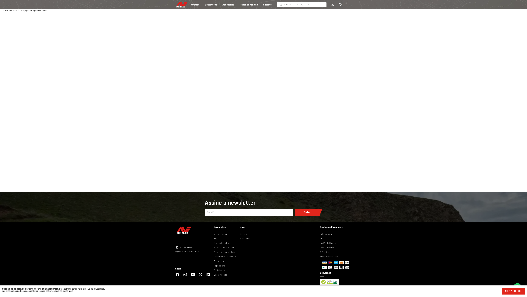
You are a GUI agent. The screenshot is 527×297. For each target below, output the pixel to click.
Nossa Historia (220, 234)
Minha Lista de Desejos (338, 4)
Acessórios (228, 5)
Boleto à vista (326, 234)
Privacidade (245, 239)
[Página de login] (332, 4)
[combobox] (304, 4)
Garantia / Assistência (224, 248)
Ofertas (195, 5)
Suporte (267, 5)
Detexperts (219, 261)
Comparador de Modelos (224, 252)
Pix (321, 239)
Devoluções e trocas (223, 243)
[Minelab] (192, 230)
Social (178, 269)
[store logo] (177, 4)
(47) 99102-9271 (187, 248)
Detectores (211, 5)
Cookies (243, 234)
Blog (216, 239)
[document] (263, 291)
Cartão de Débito (327, 248)
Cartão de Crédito (328, 243)
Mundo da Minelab (249, 5)
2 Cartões (324, 252)
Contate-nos (219, 270)
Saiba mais (68, 291)
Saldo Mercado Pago (329, 257)
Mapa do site (219, 266)
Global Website (220, 275)
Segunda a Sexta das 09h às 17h (187, 251)
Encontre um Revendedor (225, 257)
